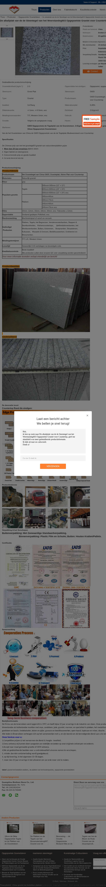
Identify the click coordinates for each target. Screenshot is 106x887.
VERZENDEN (53, 466)
